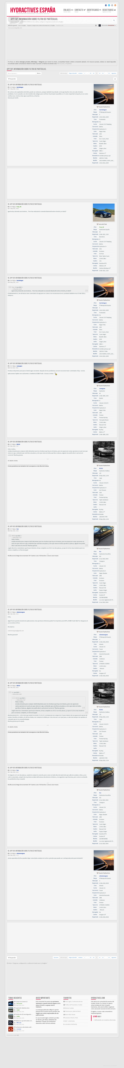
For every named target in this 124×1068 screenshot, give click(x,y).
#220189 (11, 206)
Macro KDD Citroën (70, 1014)
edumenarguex (21, 612)
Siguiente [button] (114, 73)
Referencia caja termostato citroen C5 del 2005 (27, 1021)
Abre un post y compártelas (64, 63)
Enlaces (67, 10)
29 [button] (90, 73)
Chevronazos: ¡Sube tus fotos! (73, 1011)
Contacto (79, 10)
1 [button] (84, 73)
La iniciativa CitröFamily (70, 1024)
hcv (18, 529)
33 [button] (102, 73)
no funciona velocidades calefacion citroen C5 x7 (28, 1027)
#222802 (11, 685)
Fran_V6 (19, 206)
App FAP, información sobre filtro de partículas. (26, 69)
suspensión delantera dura (22, 1008)
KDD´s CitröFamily (70, 1021)
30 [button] (93, 73)
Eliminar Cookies (69, 1008)
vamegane (19, 366)
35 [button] (109, 73)
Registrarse (108, 10)
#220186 (11, 87)
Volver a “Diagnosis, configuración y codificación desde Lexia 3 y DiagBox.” (27, 963)
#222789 (11, 444)
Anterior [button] (80, 73)
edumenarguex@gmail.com (16, 631)
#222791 (11, 529)
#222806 (11, 853)
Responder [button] (12, 79)
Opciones (56, 957)
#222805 (11, 770)
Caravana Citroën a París (71, 1018)
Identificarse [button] (93, 10)
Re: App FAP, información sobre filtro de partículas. (25, 85)
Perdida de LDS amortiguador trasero (25, 1014)
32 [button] (99, 73)
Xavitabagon (20, 87)
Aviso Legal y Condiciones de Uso (74, 1001)
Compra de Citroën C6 (21, 1001)
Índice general (13, 25)
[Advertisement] (62, 44)
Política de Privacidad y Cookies (73, 1005)
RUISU (18, 444)
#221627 (11, 366)
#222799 (11, 612)
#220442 (11, 280)
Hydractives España (32, 10)
